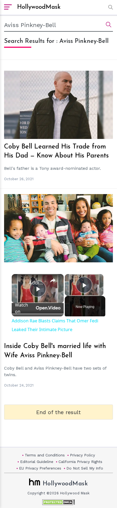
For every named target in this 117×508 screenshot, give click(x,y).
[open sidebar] (8, 7)
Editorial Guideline (36, 461)
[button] (109, 7)
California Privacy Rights (80, 461)
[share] (53, 280)
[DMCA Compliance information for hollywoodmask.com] (58, 502)
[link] (20, 282)
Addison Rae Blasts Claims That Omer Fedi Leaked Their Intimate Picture (37, 282)
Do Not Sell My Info (84, 468)
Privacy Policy (82, 455)
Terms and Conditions (45, 455)
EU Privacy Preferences (40, 468)
